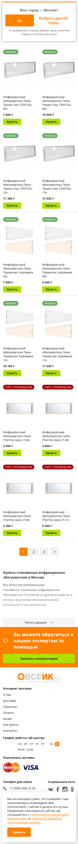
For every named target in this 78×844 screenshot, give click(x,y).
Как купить (11, 725)
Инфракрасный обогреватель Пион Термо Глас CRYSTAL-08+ (57, 103)
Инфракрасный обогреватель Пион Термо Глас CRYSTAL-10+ (18, 186)
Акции (7, 719)
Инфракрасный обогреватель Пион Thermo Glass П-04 (17, 436)
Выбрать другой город (53, 20)
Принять (19, 832)
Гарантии (10, 707)
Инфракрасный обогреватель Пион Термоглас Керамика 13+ (57, 354)
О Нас (7, 695)
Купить (12, 122)
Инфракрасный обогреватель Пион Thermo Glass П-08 (56, 436)
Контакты (10, 731)
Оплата (8, 713)
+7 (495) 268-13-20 (22, 788)
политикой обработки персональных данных (34, 820)
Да (19, 20)
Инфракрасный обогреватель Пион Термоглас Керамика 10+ (18, 354)
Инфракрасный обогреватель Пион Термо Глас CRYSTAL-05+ (18, 103)
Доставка (9, 701)
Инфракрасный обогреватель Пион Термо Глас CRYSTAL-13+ (57, 186)
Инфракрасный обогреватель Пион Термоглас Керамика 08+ (57, 270)
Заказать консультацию (39, 659)
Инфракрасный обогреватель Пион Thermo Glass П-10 (56, 516)
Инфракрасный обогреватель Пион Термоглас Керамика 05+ (18, 270)
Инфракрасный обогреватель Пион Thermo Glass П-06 (17, 516)
